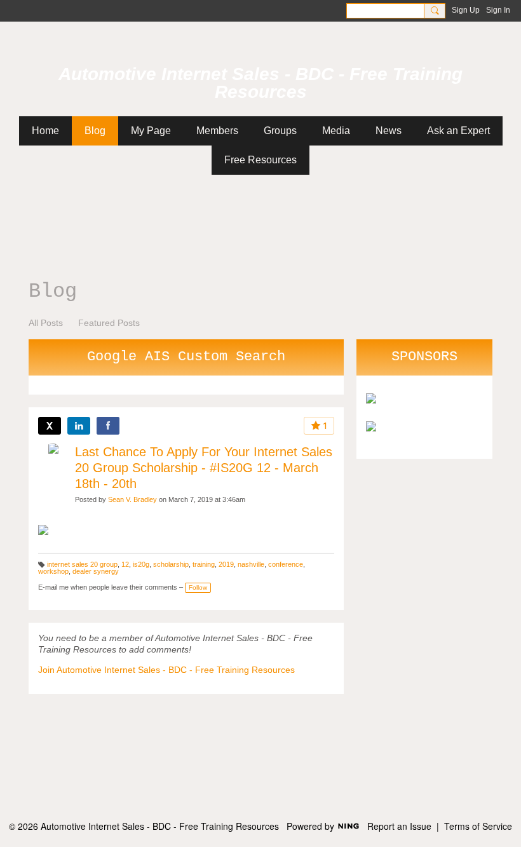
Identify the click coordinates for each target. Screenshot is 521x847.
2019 (226, 564)
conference (285, 564)
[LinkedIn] (78, 426)
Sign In (498, 10)
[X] (49, 426)
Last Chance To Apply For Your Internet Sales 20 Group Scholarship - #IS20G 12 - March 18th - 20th (203, 468)
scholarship (171, 564)
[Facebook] (108, 426)
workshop (53, 571)
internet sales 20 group (82, 564)
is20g (141, 564)
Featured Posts (109, 323)
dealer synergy (95, 571)
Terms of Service (478, 826)
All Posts (46, 323)
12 (125, 564)
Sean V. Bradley (132, 499)
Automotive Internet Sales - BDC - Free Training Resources (260, 83)
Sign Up (466, 10)
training (204, 564)
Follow (198, 587)
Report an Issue (399, 826)
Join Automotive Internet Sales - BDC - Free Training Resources (166, 670)
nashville (251, 564)
